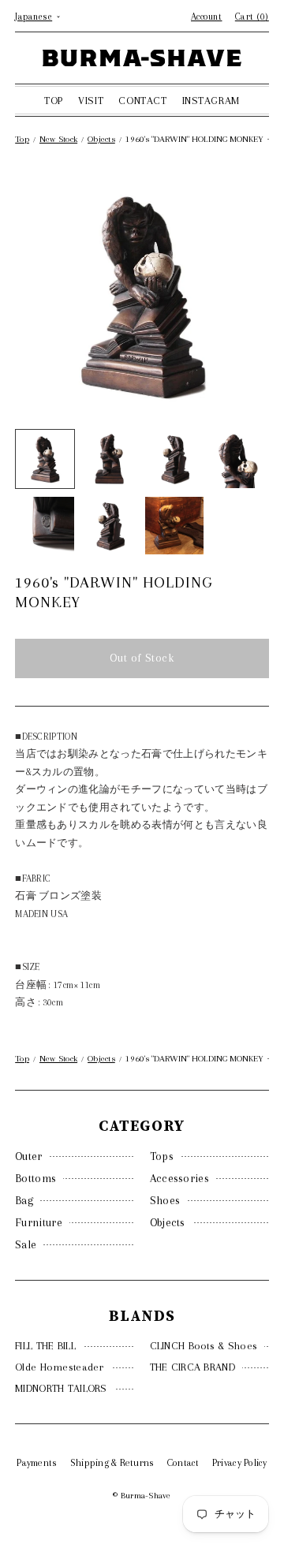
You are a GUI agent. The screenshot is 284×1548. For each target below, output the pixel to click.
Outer (29, 1156)
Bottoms (35, 1178)
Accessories (179, 1178)
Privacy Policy (239, 1462)
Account (206, 16)
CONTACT (142, 100)
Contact (183, 1462)
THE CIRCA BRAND (192, 1367)
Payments (37, 1462)
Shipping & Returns (112, 1462)
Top (22, 139)
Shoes (165, 1200)
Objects (167, 1222)
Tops (162, 1156)
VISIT (90, 100)
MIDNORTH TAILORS (60, 1388)
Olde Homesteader (59, 1367)
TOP (53, 100)
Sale (25, 1244)
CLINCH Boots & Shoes (204, 1346)
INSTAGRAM (211, 100)
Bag (24, 1200)
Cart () (252, 16)
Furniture (38, 1222)
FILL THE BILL (45, 1346)
